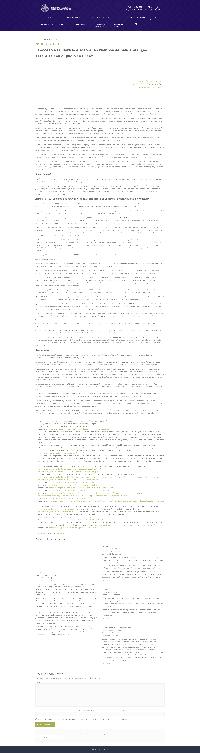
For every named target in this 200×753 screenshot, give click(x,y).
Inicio (48, 17)
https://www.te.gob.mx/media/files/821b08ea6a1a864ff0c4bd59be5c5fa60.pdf (79, 490)
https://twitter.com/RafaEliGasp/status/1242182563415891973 (72, 493)
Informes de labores (118, 25)
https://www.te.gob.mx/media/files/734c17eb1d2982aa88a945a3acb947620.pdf (79, 488)
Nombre (39, 710)
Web (125, 710)
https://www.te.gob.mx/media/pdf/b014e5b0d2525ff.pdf (59, 453)
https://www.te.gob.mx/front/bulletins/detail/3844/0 (57, 512)
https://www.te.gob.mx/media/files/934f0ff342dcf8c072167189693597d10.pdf (67, 477)
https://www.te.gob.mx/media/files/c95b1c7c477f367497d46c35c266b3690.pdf (68, 480)
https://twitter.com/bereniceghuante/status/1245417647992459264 (115, 496)
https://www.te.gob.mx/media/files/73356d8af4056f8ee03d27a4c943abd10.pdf (79, 429)
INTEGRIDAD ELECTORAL (100, 17)
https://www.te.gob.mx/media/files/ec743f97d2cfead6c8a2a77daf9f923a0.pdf (78, 482)
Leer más (38, 638)
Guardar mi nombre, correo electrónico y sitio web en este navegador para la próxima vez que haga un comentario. (83, 719)
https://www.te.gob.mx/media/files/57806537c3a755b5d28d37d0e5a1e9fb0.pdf (68, 472)
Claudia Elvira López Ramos (145, 84)
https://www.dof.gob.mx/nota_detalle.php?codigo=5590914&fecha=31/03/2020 (79, 528)
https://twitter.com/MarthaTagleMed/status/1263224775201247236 (139, 501)
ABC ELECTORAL (125, 17)
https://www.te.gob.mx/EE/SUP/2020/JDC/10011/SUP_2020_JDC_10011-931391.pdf (124, 525)
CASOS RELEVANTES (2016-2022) (148, 18)
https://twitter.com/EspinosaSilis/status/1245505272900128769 (62, 498)
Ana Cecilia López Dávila (149, 81)
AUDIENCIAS (44, 24)
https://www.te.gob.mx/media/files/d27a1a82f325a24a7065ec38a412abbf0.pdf (67, 469)
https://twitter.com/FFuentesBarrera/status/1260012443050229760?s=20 (66, 517)
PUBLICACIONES (81, 24)
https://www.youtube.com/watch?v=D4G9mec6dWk (58, 509)
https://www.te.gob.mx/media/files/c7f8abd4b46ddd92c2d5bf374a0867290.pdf (128, 477)
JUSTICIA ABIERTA (74, 17)
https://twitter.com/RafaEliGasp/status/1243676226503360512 (120, 493)
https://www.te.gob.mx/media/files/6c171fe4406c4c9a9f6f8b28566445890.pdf (79, 485)
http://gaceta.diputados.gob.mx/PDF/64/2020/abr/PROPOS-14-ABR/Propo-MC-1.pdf (81, 501)
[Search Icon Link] (136, 24)
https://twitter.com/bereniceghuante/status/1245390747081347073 (63, 496)
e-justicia (60, 533)
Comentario (40, 682)
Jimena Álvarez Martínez (148, 87)
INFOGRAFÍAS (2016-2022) (99, 25)
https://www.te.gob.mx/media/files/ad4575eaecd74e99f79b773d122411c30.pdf (78, 520)
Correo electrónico (87, 710)
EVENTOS (62, 24)
